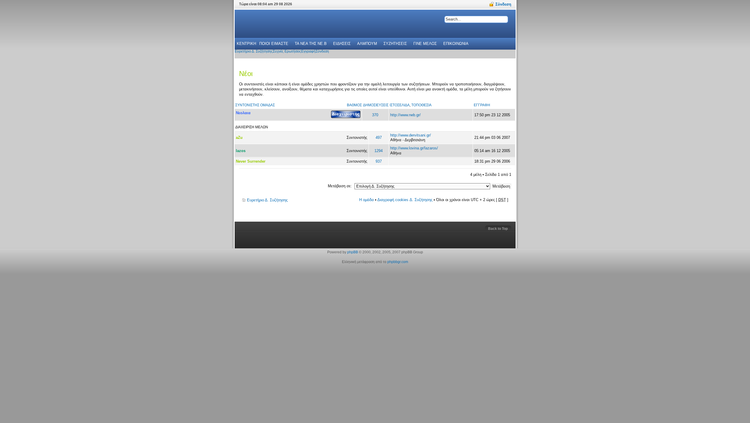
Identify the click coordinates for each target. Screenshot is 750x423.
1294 (378, 151)
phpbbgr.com (397, 262)
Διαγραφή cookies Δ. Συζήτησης (404, 200)
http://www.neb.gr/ (405, 115)
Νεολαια (243, 113)
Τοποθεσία (421, 105)
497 (379, 137)
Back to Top (498, 229)
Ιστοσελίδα (400, 105)
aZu (239, 137)
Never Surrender (250, 161)
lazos (241, 151)
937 (379, 161)
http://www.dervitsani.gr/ (410, 135)
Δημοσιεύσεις (375, 105)
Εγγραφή (482, 105)
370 (375, 115)
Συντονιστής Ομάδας (255, 105)
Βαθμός (354, 105)
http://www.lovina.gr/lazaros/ (414, 148)
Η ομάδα (366, 200)
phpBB (352, 252)
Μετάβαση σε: (340, 186)
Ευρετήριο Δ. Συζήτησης (267, 200)
